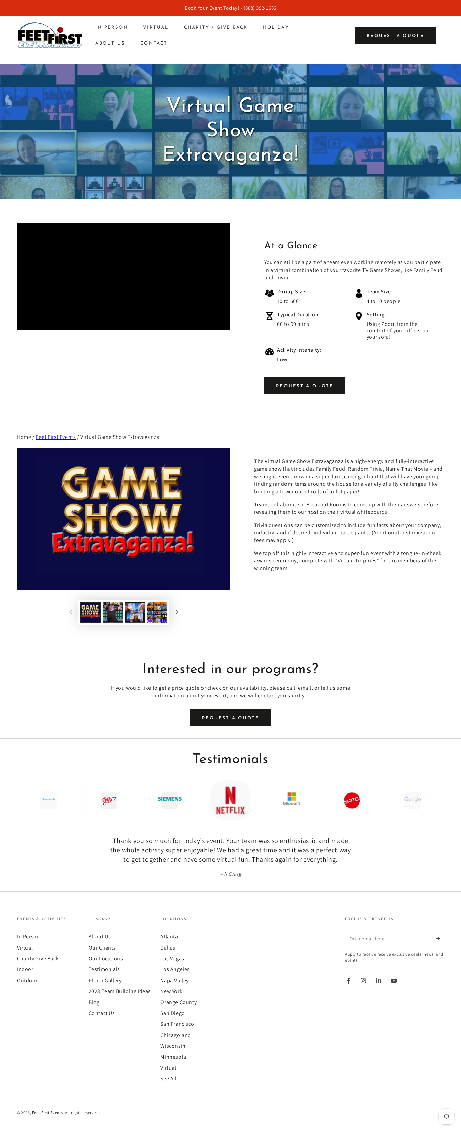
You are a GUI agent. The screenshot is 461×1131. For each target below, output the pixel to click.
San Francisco (177, 1023)
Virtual (25, 947)
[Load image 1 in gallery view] (90, 612)
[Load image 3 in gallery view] (135, 612)
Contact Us (102, 1013)
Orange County (178, 1002)
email (304, 687)
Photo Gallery (105, 980)
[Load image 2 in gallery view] (113, 612)
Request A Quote (305, 386)
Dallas (167, 947)
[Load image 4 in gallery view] (157, 612)
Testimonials (104, 969)
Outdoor (27, 980)
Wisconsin (172, 1045)
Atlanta (169, 936)
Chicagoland (175, 1035)
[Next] (437, 800)
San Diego (172, 1013)
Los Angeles (175, 969)
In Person (28, 936)
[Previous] (23, 800)
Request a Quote (395, 36)
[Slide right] (176, 612)
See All (168, 1078)
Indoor (25, 969)
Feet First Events (56, 437)
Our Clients (102, 947)
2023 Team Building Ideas (120, 991)
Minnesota (173, 1057)
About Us (100, 936)
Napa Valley (174, 980)
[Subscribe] (440, 938)
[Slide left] (70, 612)
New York (171, 991)
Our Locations (106, 958)
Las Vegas (172, 958)
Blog (94, 1002)
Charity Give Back (38, 958)
